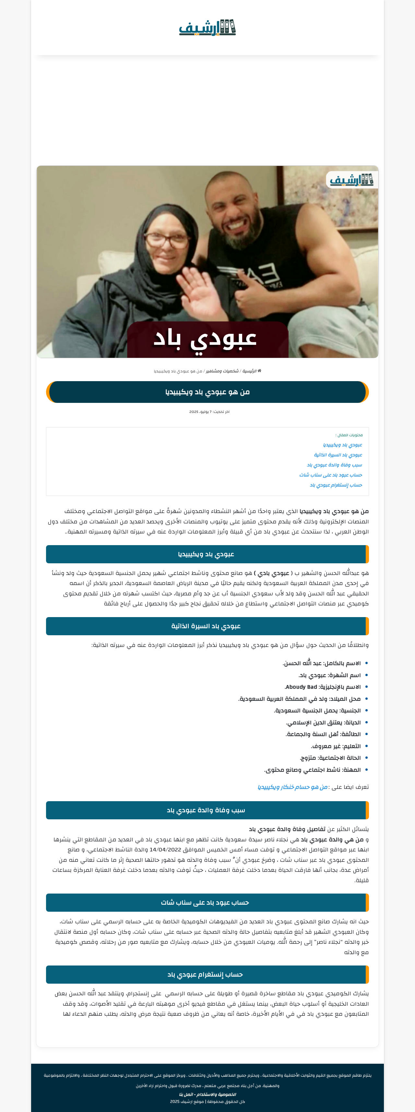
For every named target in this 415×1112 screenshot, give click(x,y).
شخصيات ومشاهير (222, 371)
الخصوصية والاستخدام (216, 1094)
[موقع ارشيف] (207, 27)
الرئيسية (249, 371)
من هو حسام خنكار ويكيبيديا (292, 787)
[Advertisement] (207, 110)
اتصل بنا (186, 1094)
